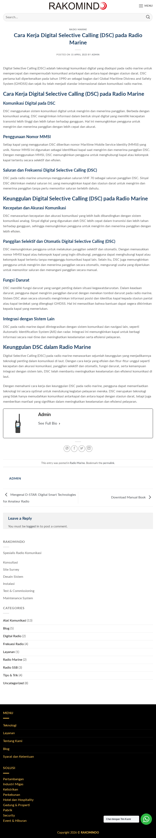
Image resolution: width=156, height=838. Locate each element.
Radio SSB (10, 667)
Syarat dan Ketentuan (18, 756)
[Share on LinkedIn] (89, 448)
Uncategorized (13, 683)
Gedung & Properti (16, 805)
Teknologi (9, 725)
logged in (32, 526)
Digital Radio (12, 636)
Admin (96, 55)
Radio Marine (78, 29)
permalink (108, 463)
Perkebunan (11, 794)
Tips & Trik (10, 675)
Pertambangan (13, 779)
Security (9, 815)
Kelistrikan (10, 789)
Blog (6, 628)
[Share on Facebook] (74, 448)
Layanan (9, 652)
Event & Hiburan (15, 820)
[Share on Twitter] (81, 448)
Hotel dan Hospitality (18, 799)
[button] (146, 6)
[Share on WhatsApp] (67, 448)
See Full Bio (47, 423)
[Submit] (148, 17)
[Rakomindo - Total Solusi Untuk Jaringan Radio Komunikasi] (78, 6)
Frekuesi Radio (13, 644)
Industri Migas (13, 784)
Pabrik (7, 810)
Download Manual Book (128, 497)
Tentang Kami (12, 741)
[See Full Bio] (59, 424)
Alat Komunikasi (14, 620)
